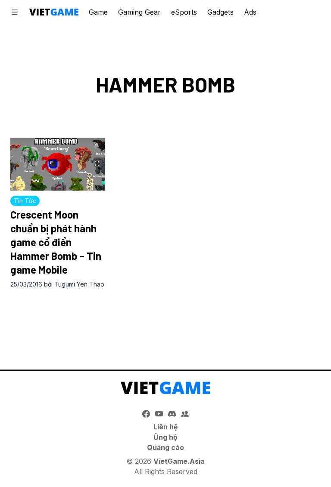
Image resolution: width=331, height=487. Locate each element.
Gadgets (220, 12)
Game (98, 12)
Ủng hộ (165, 437)
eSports (184, 12)
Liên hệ (165, 426)
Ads (250, 12)
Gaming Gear (139, 12)
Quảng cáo (165, 447)
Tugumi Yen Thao (79, 284)
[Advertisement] (165, 320)
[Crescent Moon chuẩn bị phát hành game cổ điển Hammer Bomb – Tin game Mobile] (57, 164)
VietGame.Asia (179, 461)
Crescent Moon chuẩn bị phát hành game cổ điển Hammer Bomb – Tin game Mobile (55, 242)
